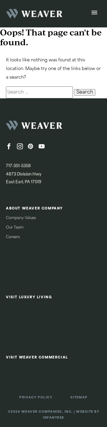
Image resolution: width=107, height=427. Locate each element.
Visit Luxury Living (29, 297)
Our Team (14, 227)
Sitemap (79, 397)
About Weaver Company (34, 208)
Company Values (21, 218)
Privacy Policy (35, 397)
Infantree (53, 418)
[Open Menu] (94, 14)
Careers (13, 237)
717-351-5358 (18, 166)
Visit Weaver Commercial (37, 357)
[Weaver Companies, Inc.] (50, 127)
